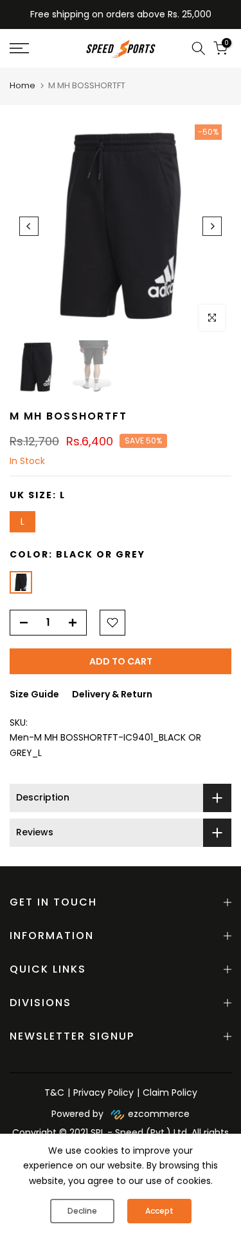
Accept (159, 1210)
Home (22, 85)
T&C (54, 1092)
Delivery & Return (112, 694)
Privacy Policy (103, 1092)
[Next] (212, 226)
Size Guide (34, 694)
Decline (82, 1210)
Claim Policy (170, 1092)
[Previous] (29, 226)
